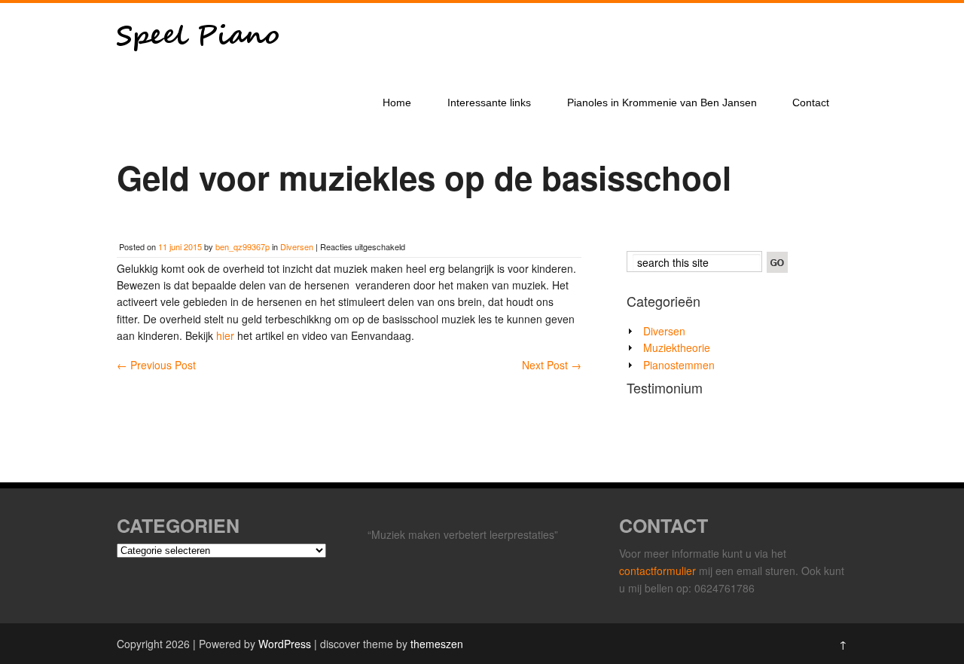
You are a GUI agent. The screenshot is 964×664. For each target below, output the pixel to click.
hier (226, 335)
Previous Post (156, 364)
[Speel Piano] (198, 73)
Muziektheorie (676, 347)
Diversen (296, 246)
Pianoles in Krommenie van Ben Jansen (662, 102)
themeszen (436, 643)
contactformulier (659, 570)
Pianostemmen (679, 364)
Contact (810, 102)
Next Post (551, 364)
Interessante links (489, 102)
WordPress (284, 643)
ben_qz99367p (242, 246)
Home (397, 102)
